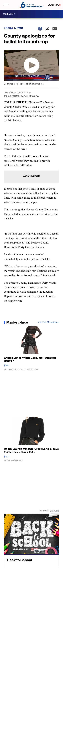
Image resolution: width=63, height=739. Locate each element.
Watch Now (53, 5)
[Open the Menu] (5, 5)
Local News (13, 28)
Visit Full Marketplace (48, 322)
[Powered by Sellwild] (54, 511)
